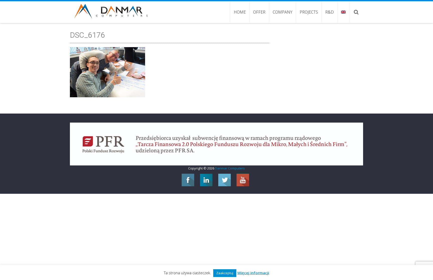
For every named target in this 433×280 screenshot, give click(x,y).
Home (240, 12)
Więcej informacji (253, 272)
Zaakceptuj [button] (224, 273)
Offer (259, 12)
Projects (309, 12)
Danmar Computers (230, 168)
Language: (343, 12)
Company (282, 12)
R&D (329, 12)
